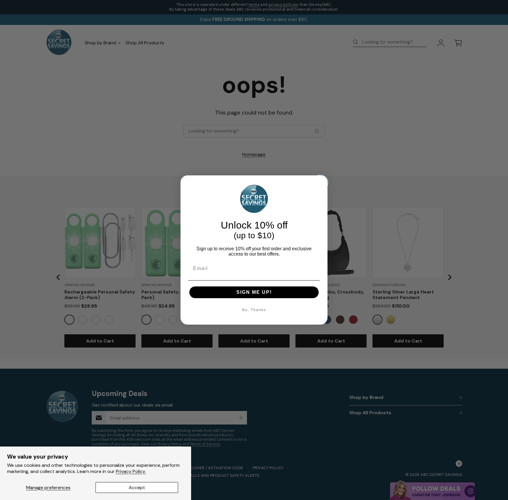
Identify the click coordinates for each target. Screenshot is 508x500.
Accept (137, 487)
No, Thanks (254, 310)
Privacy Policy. (131, 471)
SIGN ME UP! (254, 292)
